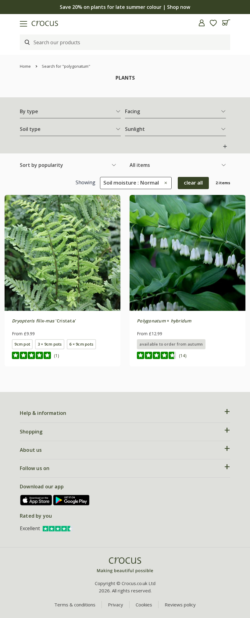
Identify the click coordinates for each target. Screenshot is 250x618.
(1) (56, 355)
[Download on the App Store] (36, 500)
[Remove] (164, 182)
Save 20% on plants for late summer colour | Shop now (125, 7)
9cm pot (22, 344)
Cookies (144, 605)
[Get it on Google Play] (71, 500)
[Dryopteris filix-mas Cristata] (62, 253)
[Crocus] (125, 565)
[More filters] (225, 146)
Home (25, 66)
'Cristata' (44, 321)
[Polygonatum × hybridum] (187, 253)
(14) (183, 355)
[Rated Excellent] (58, 528)
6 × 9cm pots (81, 344)
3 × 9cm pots (50, 344)
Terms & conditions (74, 605)
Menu (7, 23)
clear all (193, 182)
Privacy (115, 605)
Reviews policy (180, 605)
